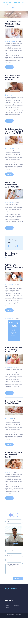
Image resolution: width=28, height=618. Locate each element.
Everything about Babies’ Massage (13, 402)
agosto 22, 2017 (10, 202)
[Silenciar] (17, 246)
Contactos (7, 607)
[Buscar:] (14, 521)
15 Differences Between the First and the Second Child (14, 131)
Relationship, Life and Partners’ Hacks (13, 455)
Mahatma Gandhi (13, 339)
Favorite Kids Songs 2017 (11, 254)
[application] (14, 246)
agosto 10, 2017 (10, 318)
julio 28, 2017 (10, 472)
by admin (18, 41)
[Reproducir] (8, 246)
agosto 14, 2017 (10, 284)
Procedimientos (17, 605)
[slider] (19, 246)
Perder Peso (7, 605)
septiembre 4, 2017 (11, 41)
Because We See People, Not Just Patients (12, 77)
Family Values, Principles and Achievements (12, 185)
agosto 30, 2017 (10, 95)
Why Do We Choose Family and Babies (14, 267)
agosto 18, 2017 (10, 257)
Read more (9, 67)
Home (9, 15)
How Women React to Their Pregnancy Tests (13, 350)
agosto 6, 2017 (10, 367)
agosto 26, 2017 (10, 148)
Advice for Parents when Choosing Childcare (13, 24)
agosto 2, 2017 (10, 418)
